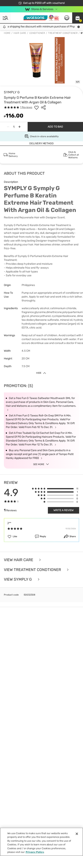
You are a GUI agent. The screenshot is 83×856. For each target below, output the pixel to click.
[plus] (19, 127)
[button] (77, 17)
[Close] (77, 834)
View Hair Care (19, 560)
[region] (41, 842)
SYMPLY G (12, 92)
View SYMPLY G (18, 579)
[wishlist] (36, 107)
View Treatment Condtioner (33, 570)
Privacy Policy (35, 852)
